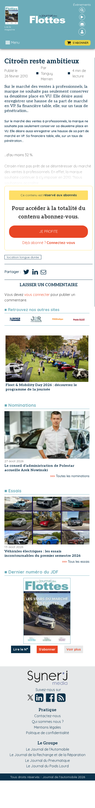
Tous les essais (78, 562)
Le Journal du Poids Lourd (47, 766)
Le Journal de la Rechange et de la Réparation (48, 755)
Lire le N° (20, 649)
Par (47, 73)
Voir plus (73, 649)
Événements (82, 5)
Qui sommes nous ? (47, 721)
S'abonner (47, 649)
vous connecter (37, 294)
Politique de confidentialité (47, 733)
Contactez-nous (47, 716)
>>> (52, 476)
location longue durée (23, 257)
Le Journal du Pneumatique (47, 760)
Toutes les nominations (72, 476)
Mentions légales (47, 727)
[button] (78, 43)
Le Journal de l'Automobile (47, 749)
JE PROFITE (48, 231)
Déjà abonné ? (48, 242)
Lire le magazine (9, 28)
